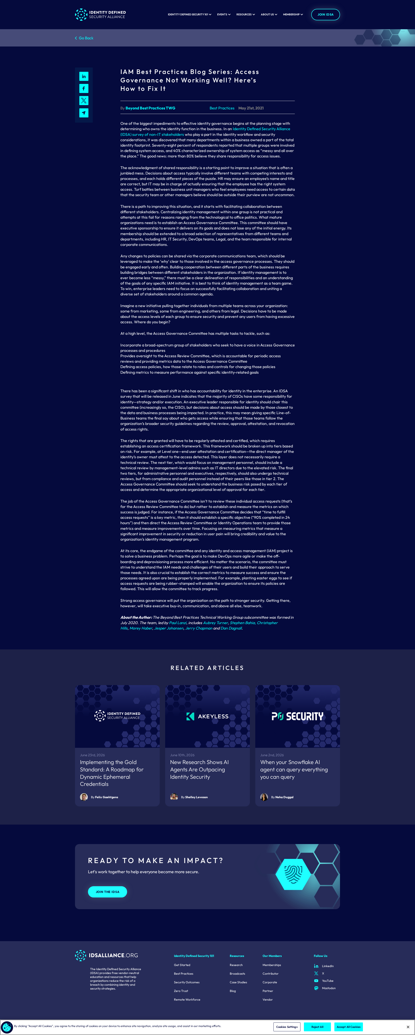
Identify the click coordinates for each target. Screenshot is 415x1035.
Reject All (317, 1027)
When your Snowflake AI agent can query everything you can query (294, 769)
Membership (291, 14)
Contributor (271, 974)
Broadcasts (237, 974)
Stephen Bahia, (243, 622)
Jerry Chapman (199, 628)
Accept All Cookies (349, 1027)
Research (236, 965)
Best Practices (183, 974)
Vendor (268, 999)
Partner (268, 991)
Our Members (272, 956)
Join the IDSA (108, 892)
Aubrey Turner (215, 622)
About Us (267, 14)
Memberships (272, 965)
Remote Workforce (187, 999)
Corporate (270, 982)
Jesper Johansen (168, 628)
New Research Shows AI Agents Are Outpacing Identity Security (199, 769)
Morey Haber (140, 628)
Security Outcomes (187, 982)
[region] (207, 1027)
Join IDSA (326, 14)
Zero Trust (181, 991)
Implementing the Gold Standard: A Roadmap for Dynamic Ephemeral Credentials (112, 772)
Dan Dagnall (231, 628)
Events (222, 14)
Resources (244, 14)
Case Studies (238, 982)
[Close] (408, 1027)
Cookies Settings (287, 1027)
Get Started (182, 965)
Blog (233, 991)
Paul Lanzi (177, 622)
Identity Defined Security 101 (188, 14)
